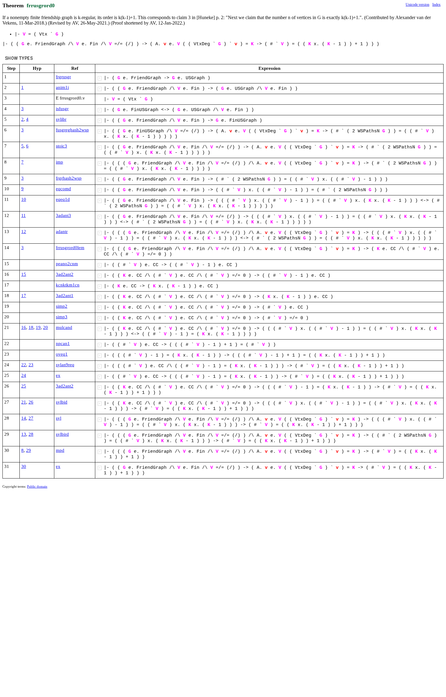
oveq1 (62, 354)
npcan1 (63, 343)
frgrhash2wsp (69, 178)
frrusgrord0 (41, 5)
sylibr (61, 119)
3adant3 (63, 215)
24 (23, 375)
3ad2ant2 (64, 274)
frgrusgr (63, 76)
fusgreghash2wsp (72, 129)
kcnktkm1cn (67, 285)
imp (59, 162)
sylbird (62, 434)
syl (58, 418)
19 (38, 327)
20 (45, 327)
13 (23, 434)
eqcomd (63, 188)
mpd (60, 450)
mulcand (64, 327)
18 (31, 327)
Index (436, 4)
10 (23, 199)
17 (23, 295)
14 (23, 418)
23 (31, 364)
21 (23, 402)
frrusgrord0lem (70, 247)
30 (23, 466)
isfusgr (62, 108)
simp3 (61, 316)
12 (23, 231)
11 (23, 215)
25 (23, 386)
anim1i (62, 87)
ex (58, 375)
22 (23, 364)
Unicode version (417, 4)
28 (31, 434)
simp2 (61, 306)
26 (31, 402)
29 (28, 450)
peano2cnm (67, 263)
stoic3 (61, 146)
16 (23, 327)
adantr (62, 231)
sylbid (61, 402)
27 (31, 418)
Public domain (37, 486)
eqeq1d (63, 199)
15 (23, 274)
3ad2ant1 (64, 295)
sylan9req (65, 364)
